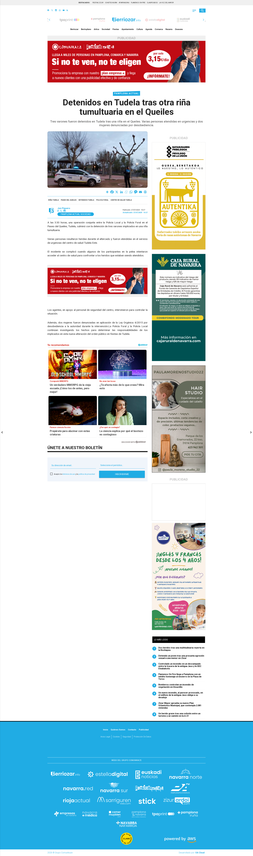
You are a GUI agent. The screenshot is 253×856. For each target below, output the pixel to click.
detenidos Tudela (86, 200)
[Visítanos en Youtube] (63, 10)
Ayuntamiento (128, 29)
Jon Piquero (63, 208)
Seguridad (127, 737)
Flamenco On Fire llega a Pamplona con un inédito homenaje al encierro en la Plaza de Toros (178, 676)
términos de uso (69, 474)
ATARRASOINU (124, 3)
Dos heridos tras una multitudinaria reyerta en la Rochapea (179, 649)
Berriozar (74, 29)
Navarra (169, 29)
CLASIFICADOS (152, 3)
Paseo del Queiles (68, 200)
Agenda (148, 29)
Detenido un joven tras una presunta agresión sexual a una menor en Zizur (179, 657)
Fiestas (116, 29)
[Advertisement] (179, 502)
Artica (96, 29)
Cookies (116, 737)
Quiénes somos (118, 730)
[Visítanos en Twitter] (52, 10)
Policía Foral (102, 200)
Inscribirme (122, 474)
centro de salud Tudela (121, 200)
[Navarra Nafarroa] (126, 824)
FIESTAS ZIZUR (98, 3)
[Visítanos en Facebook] (48, 10)
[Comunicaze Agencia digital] (126, 749)
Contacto (132, 730)
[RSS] (67, 10)
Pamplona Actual (126, 93)
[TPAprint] (163, 814)
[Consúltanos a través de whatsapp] (60, 10)
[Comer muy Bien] (114, 814)
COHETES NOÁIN (111, 3)
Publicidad (144, 730)
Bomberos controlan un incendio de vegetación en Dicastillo (174, 686)
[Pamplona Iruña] (188, 814)
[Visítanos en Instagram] (56, 10)
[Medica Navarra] (90, 814)
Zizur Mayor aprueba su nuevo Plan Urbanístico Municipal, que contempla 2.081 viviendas (177, 705)
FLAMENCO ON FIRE (138, 3)
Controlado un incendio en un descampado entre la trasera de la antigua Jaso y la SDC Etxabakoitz (177, 666)
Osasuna (179, 29)
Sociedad (106, 29)
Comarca (159, 29)
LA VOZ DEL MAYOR (166, 3)
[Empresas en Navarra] (65, 814)
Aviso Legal (105, 737)
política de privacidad (86, 474)
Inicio (105, 730)
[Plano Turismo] (139, 814)
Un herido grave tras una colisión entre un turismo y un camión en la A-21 (177, 714)
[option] (126, 20)
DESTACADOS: (84, 3)
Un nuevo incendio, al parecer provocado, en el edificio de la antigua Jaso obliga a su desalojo (178, 695)
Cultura (140, 29)
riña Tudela (53, 200)
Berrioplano (86, 29)
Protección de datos (142, 737)
